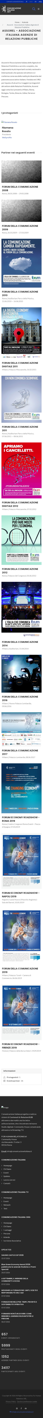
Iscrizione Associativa (12, 1241)
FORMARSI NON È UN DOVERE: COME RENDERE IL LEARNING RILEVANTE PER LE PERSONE (17, 1316)
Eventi (6, 1173)
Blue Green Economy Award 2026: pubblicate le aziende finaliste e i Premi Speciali (18, 1267)
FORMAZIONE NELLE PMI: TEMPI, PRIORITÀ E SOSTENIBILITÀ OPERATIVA (19, 1303)
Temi (5, 1208)
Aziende (25, 22)
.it (26, 1)
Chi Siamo (7, 1169)
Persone (6, 1233)
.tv (35, 1)
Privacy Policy (11, 1401)
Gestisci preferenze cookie (27, 1401)
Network (6, 1205)
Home (17, 22)
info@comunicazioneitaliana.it (22, 1412)
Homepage (7, 1165)
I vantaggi (7, 1230)
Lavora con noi (9, 1180)
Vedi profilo (7, 137)
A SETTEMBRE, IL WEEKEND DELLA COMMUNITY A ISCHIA (14, 1279)
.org (40, 1)
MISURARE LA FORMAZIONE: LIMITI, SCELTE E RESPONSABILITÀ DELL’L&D (19, 1291)
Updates (6, 1176)
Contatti (6, 1183)
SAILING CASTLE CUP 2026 (12, 1255)
